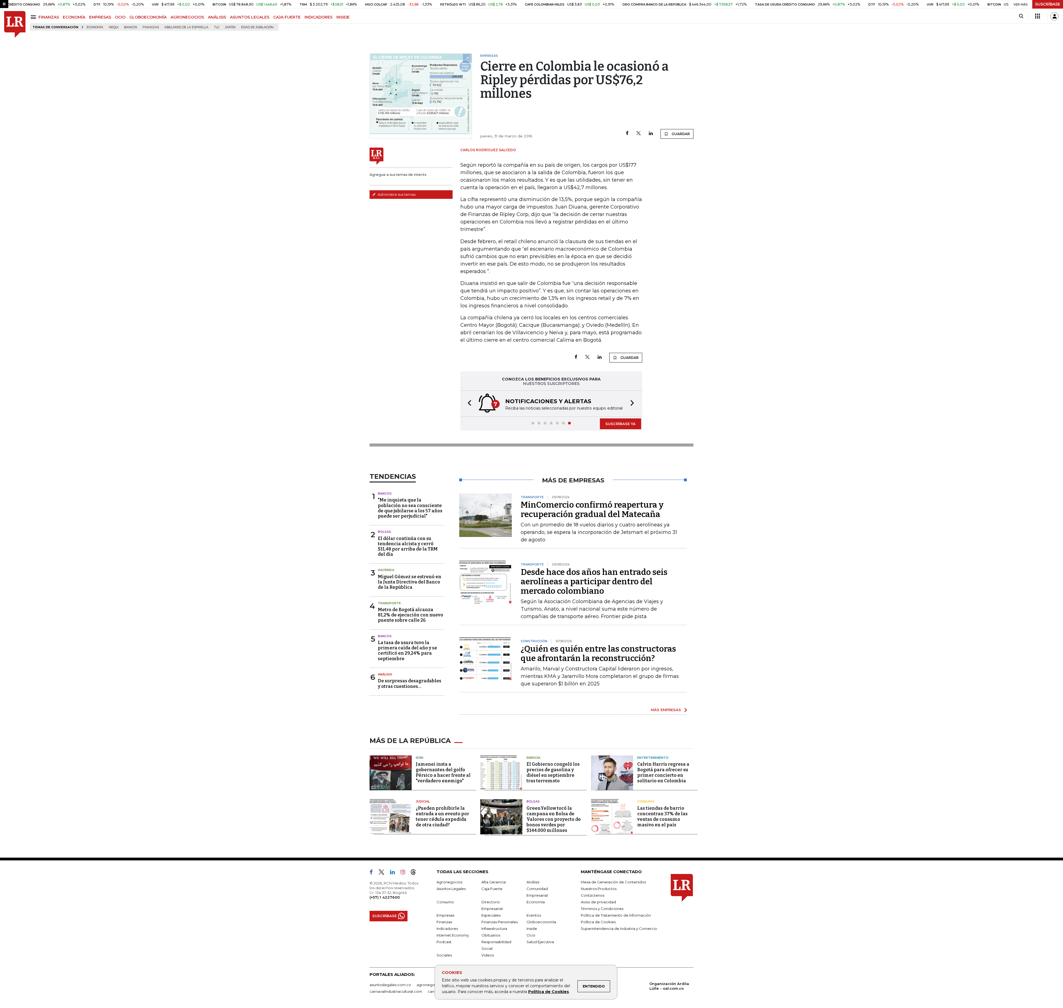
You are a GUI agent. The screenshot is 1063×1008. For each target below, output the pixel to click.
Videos (487, 955)
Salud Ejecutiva (540, 942)
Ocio (531, 935)
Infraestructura (494, 928)
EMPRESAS (100, 17)
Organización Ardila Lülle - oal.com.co (669, 986)
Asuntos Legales (451, 888)
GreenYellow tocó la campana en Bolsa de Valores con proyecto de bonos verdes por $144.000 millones (554, 819)
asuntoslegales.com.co (390, 985)
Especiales (490, 915)
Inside (532, 928)
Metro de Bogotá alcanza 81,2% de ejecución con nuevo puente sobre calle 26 (410, 615)
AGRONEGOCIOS (187, 17)
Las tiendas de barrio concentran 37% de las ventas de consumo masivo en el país (662, 816)
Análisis (385, 674)
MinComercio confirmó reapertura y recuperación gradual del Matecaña (592, 509)
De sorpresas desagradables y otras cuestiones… (409, 683)
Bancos (130, 27)
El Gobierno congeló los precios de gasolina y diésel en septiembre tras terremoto (553, 772)
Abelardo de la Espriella (186, 27)
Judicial (423, 801)
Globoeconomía (541, 922)
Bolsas (384, 532)
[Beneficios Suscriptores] (1037, 16)
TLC (217, 27)
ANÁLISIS (217, 17)
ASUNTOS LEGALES (249, 17)
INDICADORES (318, 17)
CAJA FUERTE (287, 17)
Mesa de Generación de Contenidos (613, 882)
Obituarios (490, 935)
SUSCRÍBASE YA (620, 423)
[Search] (1021, 16)
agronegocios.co (432, 985)
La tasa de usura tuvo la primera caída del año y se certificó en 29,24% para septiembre (407, 650)
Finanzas (151, 27)
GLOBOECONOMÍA (148, 17)
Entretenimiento (653, 758)
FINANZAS (48, 17)
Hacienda (386, 570)
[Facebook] (627, 133)
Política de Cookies (548, 991)
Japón (230, 27)
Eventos (534, 915)
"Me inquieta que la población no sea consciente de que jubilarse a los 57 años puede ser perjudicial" (410, 508)
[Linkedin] (651, 133)
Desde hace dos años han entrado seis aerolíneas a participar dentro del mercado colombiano (594, 581)
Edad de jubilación (257, 27)
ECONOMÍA (74, 17)
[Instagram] (404, 873)
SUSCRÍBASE (1047, 4)
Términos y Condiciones (602, 908)
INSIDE (343, 17)
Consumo (645, 801)
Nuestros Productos (598, 888)
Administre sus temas (396, 194)
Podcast (444, 942)
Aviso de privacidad (598, 902)
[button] (467, 403)
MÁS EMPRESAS (666, 710)
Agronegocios (449, 882)
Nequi (113, 27)
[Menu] (34, 17)
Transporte (389, 603)
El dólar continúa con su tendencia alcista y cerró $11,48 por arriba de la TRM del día (408, 546)
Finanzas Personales (499, 922)
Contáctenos (592, 895)
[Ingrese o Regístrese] (1054, 16)
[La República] (14, 24)
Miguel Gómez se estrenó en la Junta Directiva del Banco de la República (409, 582)
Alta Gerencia (493, 882)
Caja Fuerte (491, 888)
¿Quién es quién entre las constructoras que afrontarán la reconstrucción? (598, 653)
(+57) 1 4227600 (385, 897)
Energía (533, 758)
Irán (419, 758)
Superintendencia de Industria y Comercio (619, 928)
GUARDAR (680, 134)
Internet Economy (453, 935)
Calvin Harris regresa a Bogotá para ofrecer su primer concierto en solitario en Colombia (663, 772)
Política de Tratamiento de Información (616, 915)
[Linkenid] (394, 873)
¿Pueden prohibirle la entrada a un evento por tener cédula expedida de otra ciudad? (442, 816)
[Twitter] (638, 133)
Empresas (445, 915)
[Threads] (415, 873)
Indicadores (447, 928)
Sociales (444, 955)
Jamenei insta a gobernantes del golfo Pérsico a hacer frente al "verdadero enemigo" (443, 772)
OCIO (120, 17)
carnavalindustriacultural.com (396, 991)
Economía (95, 27)
